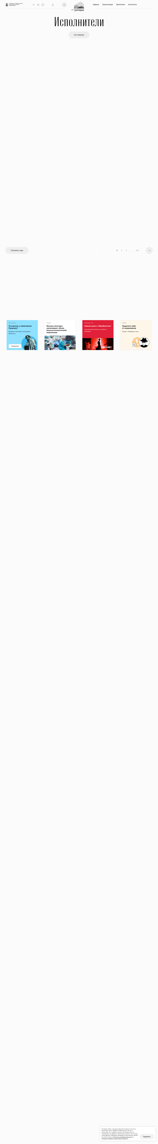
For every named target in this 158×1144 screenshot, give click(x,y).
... (131, 250)
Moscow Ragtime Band (65, 212)
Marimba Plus (11, 212)
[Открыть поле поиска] (33, 4)
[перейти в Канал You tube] (79, 318)
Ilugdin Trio (110, 166)
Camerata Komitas (13, 166)
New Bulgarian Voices (114, 212)
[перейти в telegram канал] (79, 301)
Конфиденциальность (101, 359)
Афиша (96, 4)
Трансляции (107, 4)
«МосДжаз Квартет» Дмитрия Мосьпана (23, 120)
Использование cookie (144, 359)
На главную (79, 35)
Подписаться (15, 311)
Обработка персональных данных (105, 362)
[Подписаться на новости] (42, 4)
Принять (147, 1136)
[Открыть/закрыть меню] (64, 4)
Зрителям (120, 4)
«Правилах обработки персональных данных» (115, 1138)
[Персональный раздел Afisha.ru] (53, 4)
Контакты (132, 4)
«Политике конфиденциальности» (123, 1137)
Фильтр (142, 100)
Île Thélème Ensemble (65, 166)
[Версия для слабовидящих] (38, 4)
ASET (57, 120)
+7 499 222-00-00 (145, 314)
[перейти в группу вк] (79, 285)
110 (137, 250)
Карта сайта (140, 362)
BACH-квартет (111, 120)
